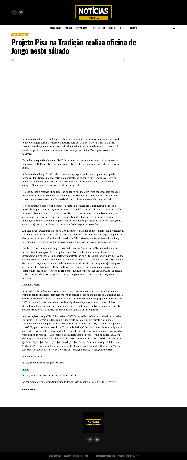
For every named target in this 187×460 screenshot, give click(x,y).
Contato (133, 27)
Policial (68, 27)
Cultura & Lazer (98, 27)
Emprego (112, 27)
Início (25, 369)
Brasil (123, 27)
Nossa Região (81, 27)
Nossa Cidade (55, 27)
